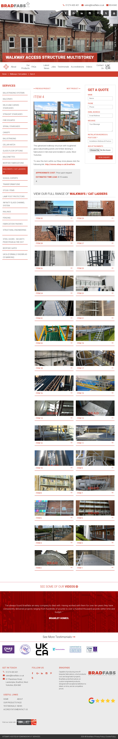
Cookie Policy (111, 737)
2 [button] (59, 139)
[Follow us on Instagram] (90, 13)
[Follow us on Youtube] (114, 13)
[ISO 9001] (92, 655)
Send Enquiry (104, 157)
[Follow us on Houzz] (106, 13)
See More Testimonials (57, 637)
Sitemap (5, 737)
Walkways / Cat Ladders (18, 74)
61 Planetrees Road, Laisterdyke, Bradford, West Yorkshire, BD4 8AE (17, 682)
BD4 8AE (113, 5)
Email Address (94, 112)
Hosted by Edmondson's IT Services (25, 737)
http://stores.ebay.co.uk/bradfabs (60, 164)
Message (91, 121)
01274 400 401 (72, 5)
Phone (90, 103)
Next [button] (78, 123)
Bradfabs (90, 737)
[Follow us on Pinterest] (98, 13)
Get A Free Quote (115, 38)
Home (4, 74)
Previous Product (43, 88)
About (13, 67)
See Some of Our (57, 587)
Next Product (73, 88)
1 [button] (55, 139)
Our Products (10, 702)
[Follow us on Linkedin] (82, 13)
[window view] (57, 122)
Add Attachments (95, 146)
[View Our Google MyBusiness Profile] (74, 13)
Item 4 (32, 74)
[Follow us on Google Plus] (37, 673)
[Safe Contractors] (25, 656)
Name (90, 95)
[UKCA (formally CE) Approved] (42, 656)
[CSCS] (75, 653)
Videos (89, 67)
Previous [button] (35, 123)
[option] (57, 122)
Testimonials (63, 67)
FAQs (33, 67)
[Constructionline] (58, 651)
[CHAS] (8, 654)
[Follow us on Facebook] (65, 13)
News (19, 706)
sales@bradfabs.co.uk (94, 5)
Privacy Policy (99, 737)
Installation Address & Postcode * (98, 136)
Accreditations (77, 67)
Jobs (53, 67)
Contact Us (22, 709)
